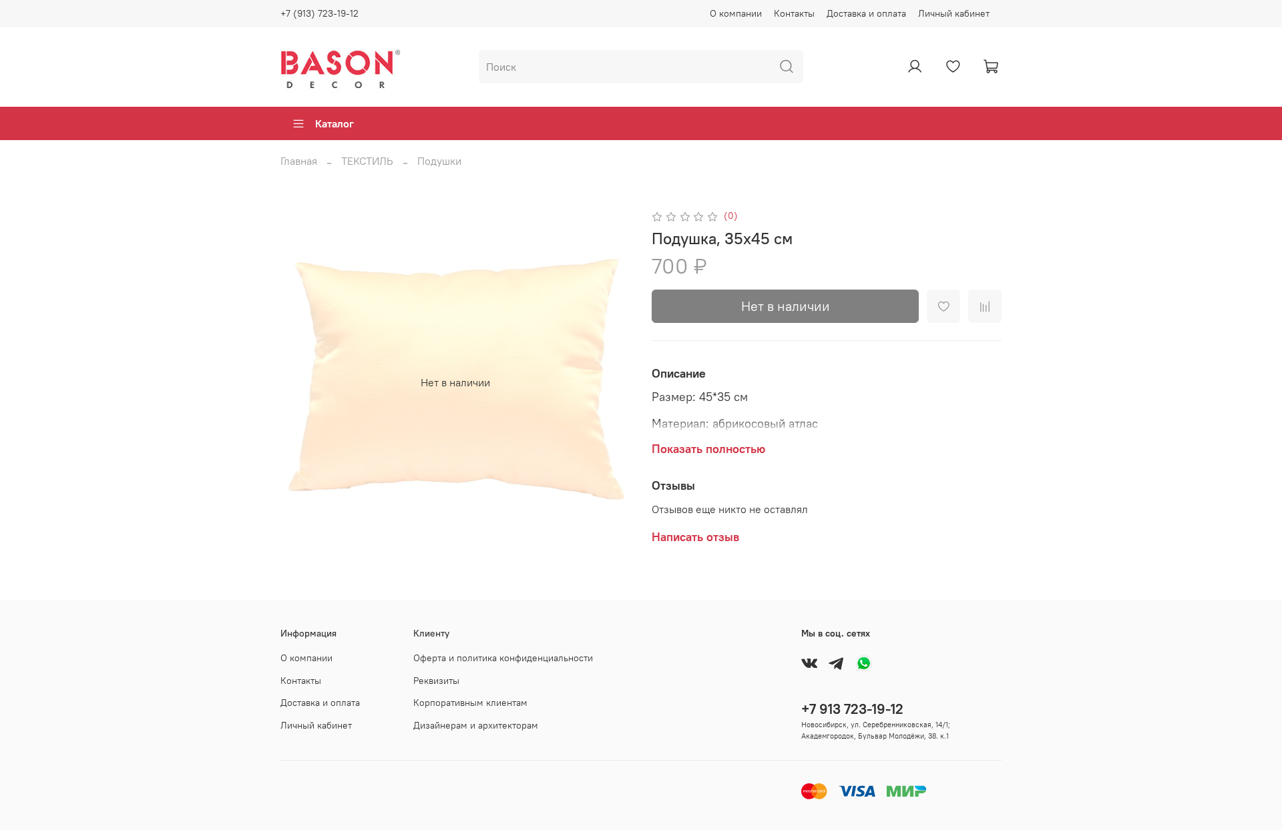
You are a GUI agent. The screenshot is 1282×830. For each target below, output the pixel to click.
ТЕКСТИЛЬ (367, 160)
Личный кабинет (954, 13)
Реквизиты (436, 681)
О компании (736, 13)
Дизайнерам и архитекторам (475, 725)
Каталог (334, 123)
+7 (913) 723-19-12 (319, 13)
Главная (298, 160)
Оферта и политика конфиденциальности (503, 658)
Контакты (794, 13)
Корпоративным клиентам (470, 703)
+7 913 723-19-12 (852, 709)
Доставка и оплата (866, 13)
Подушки (439, 160)
